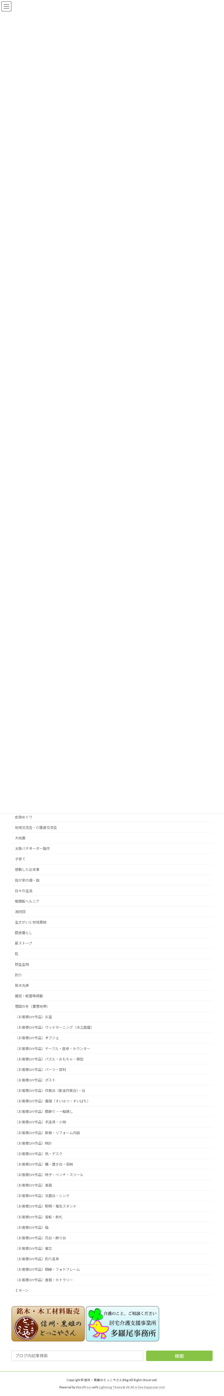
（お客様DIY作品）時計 (33, 1143)
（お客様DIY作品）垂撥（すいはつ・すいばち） (52, 1101)
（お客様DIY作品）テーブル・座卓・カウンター (52, 1048)
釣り (18, 975)
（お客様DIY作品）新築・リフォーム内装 (47, 1132)
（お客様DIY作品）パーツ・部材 (40, 1069)
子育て (20, 859)
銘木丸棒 (22, 985)
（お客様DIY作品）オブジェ (37, 1038)
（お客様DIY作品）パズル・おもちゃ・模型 (49, 1059)
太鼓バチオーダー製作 (32, 848)
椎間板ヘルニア (27, 901)
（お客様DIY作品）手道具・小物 (40, 1122)
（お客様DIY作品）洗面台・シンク (42, 1196)
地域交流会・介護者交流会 (36, 827)
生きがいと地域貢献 (30, 922)
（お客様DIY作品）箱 (31, 1227)
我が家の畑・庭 (27, 880)
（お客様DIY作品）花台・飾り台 (40, 1238)
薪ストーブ (23, 943)
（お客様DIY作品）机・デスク (38, 1153)
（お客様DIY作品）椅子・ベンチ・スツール (49, 1175)
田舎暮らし (23, 933)
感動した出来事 (27, 869)
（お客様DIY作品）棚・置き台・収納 (44, 1164)
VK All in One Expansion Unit (145, 1387)
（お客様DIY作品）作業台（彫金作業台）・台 (50, 1090)
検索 (179, 1356)
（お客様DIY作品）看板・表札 (38, 1217)
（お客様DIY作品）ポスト (35, 1080)
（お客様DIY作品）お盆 (33, 1017)
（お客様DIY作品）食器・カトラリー (44, 1280)
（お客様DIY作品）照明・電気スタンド (45, 1206)
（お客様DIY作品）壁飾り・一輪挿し (44, 1111)
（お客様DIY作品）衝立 (33, 1248)
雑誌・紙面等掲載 (29, 996)
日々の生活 (23, 890)
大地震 (20, 838)
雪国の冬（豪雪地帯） (32, 1006)
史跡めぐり (23, 817)
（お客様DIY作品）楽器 (33, 1185)
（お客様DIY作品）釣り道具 (37, 1259)
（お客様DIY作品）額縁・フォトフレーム (47, 1269)
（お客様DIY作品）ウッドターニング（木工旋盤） (54, 1027)
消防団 (20, 912)
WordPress (84, 1387)
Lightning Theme (111, 1387)
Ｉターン (22, 1290)
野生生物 (22, 964)
